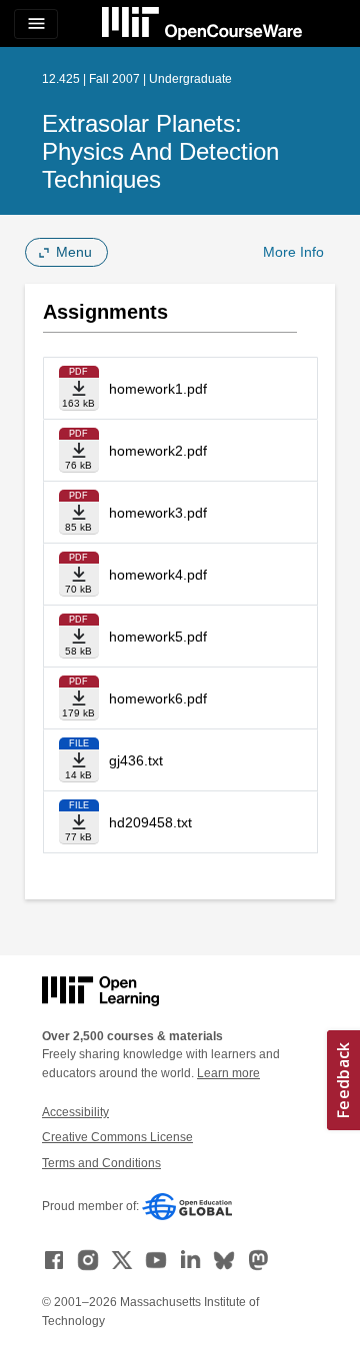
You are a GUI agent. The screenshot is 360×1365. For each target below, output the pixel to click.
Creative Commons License (117, 1137)
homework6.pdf (158, 698)
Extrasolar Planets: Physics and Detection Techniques (160, 151)
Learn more (228, 1073)
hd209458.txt (150, 822)
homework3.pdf (158, 513)
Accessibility (75, 1112)
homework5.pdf (158, 637)
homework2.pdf (158, 451)
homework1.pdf (158, 389)
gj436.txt (136, 760)
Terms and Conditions (101, 1163)
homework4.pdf (158, 575)
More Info (293, 252)
